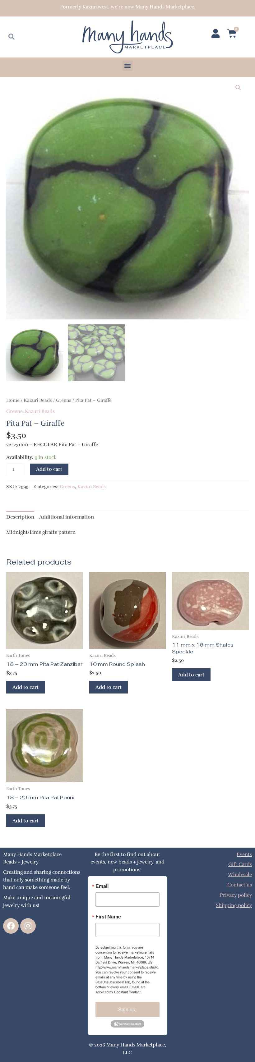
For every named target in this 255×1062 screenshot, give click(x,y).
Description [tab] (20, 517)
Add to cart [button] (25, 687)
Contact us (239, 884)
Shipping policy (234, 905)
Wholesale (240, 874)
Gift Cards (240, 864)
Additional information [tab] (66, 517)
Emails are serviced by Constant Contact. (120, 989)
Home (13, 400)
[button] (128, 66)
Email (102, 886)
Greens (63, 400)
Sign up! (127, 1009)
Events (244, 854)
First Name (108, 916)
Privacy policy (236, 895)
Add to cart (49, 469)
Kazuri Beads (38, 400)
